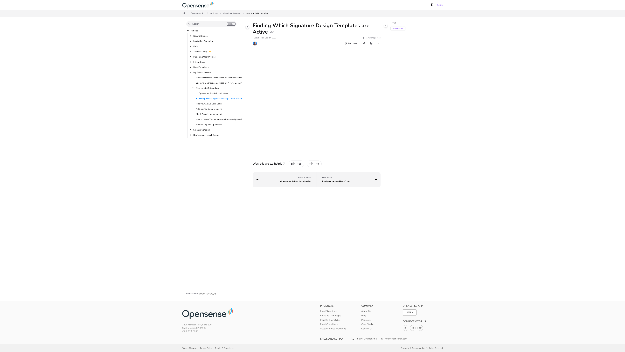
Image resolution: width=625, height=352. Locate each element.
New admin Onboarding (257, 13)
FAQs (196, 46)
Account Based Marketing (333, 328)
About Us (366, 311)
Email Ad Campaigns (330, 315)
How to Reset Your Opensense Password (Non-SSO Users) (220, 119)
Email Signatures (328, 311)
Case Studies (368, 324)
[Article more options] (378, 43)
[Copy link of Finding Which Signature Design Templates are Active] (272, 32)
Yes (299, 164)
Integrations (199, 62)
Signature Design (201, 129)
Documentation (198, 13)
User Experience (201, 67)
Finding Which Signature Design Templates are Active (221, 98)
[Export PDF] (371, 43)
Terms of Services (189, 348)
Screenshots (398, 28)
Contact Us (367, 328)
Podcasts (366, 320)
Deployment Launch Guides (206, 135)
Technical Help (200, 51)
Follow (352, 43)
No (317, 164)
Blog (363, 315)
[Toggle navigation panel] (247, 27)
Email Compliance (329, 324)
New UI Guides (200, 36)
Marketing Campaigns (203, 41)
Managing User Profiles (204, 56)
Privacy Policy (206, 348)
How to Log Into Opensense (209, 124)
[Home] (198, 5)
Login (440, 4)
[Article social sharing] (364, 43)
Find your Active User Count (209, 103)
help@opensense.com (395, 338)
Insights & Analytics (330, 320)
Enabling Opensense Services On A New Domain (219, 82)
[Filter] (241, 24)
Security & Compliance (224, 348)
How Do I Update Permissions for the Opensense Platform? (220, 77)
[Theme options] (432, 4)
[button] (211, 24)
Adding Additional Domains (209, 109)
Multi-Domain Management (209, 114)
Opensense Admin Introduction (213, 93)
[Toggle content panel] (386, 26)
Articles (214, 13)
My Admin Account (232, 13)
